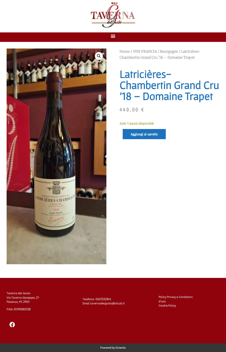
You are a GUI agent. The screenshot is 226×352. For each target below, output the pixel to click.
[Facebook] (12, 324)
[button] (113, 36)
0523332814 (103, 299)
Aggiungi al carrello (144, 134)
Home (125, 51)
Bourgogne (169, 51)
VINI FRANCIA (145, 51)
